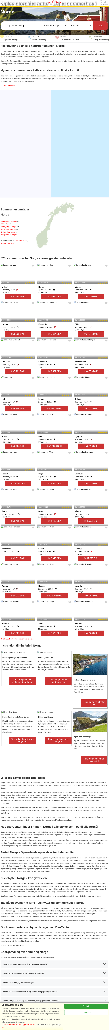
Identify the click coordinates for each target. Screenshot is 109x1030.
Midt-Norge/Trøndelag (10, 221)
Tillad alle (86, 1006)
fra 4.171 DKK (91, 334)
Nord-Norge (6, 224)
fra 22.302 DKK (54, 596)
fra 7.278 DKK (91, 409)
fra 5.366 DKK (18, 409)
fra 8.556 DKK (91, 446)
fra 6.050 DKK (54, 296)
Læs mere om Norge (8, 86)
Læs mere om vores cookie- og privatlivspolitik (18, 1025)
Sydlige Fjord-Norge (9, 232)
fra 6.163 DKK (91, 633)
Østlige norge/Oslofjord (10, 235)
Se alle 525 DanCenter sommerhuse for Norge (17, 639)
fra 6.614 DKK (54, 334)
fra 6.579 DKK (91, 371)
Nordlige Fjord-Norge (10, 227)
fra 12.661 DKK (91, 521)
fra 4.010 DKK (91, 296)
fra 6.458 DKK (18, 521)
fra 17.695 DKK (91, 558)
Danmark (18, 241)
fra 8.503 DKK (18, 334)
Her (3, 1027)
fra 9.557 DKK (54, 371)
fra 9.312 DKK (18, 558)
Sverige (3, 243)
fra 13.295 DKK (18, 483)
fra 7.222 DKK (18, 371)
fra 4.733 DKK (91, 483)
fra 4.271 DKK (18, 596)
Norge (25, 241)
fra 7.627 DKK (18, 633)
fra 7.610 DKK (54, 483)
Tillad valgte (86, 1012)
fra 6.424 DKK (18, 446)
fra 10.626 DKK (54, 409)
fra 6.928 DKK (54, 633)
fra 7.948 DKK (18, 296)
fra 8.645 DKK (54, 558)
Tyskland (10, 243)
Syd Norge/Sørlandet (9, 229)
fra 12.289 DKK (54, 446)
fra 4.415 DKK (54, 521)
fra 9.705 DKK (91, 596)
